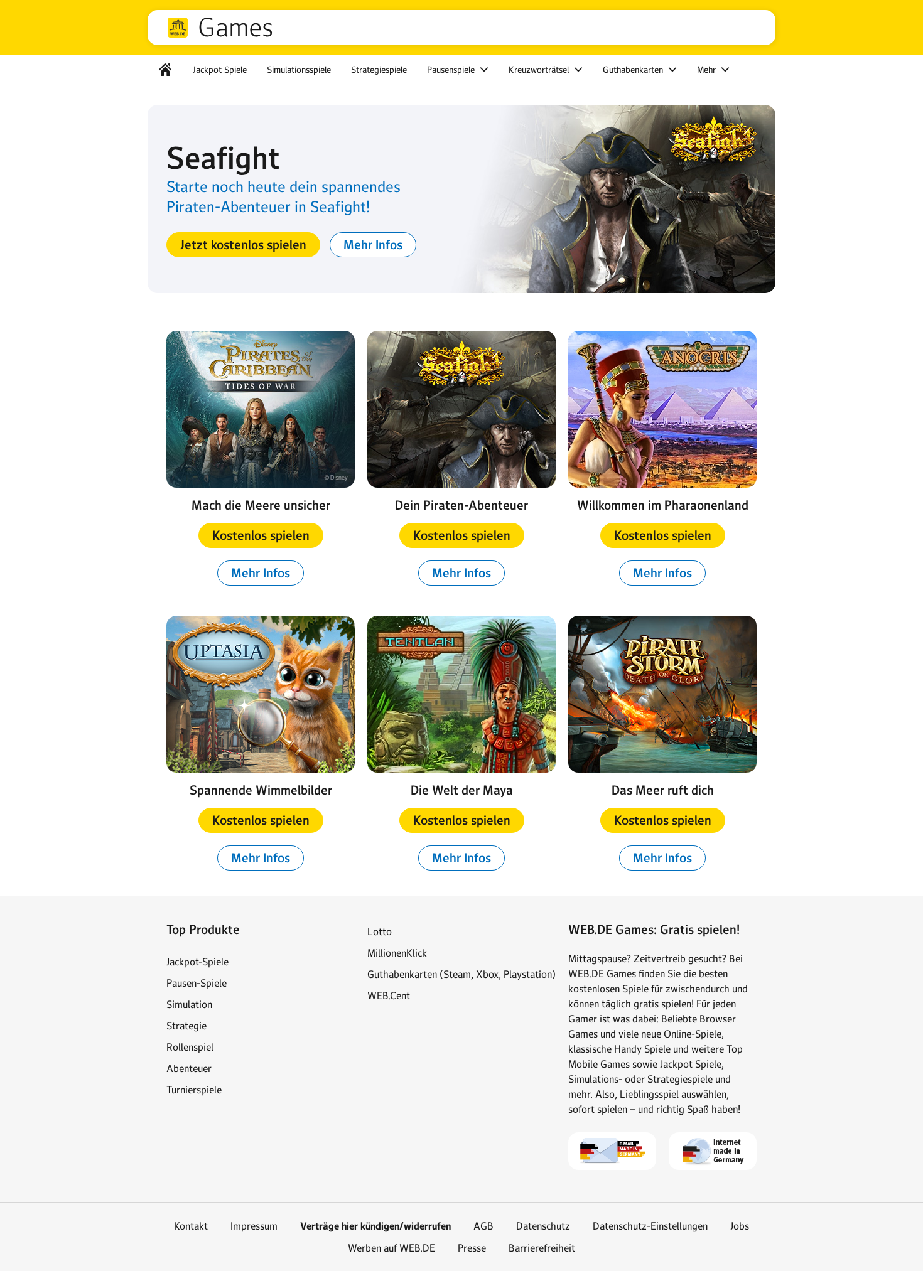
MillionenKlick (397, 953)
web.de (178, 28)
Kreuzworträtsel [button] (540, 69)
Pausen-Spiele (196, 983)
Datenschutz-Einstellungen (650, 1226)
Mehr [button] (707, 69)
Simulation (189, 1004)
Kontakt (191, 1226)
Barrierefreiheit (542, 1248)
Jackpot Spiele (220, 69)
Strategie (186, 1025)
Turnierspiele (194, 1089)
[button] (243, 244)
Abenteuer (189, 1068)
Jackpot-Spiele (197, 961)
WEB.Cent (388, 995)
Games (235, 28)
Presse (472, 1248)
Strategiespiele (379, 69)
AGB (483, 1226)
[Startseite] (165, 70)
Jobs (739, 1226)
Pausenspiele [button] (452, 69)
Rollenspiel (189, 1047)
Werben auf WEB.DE (391, 1248)
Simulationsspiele (299, 69)
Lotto (379, 931)
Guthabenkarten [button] (634, 69)
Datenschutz (543, 1226)
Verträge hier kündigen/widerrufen (375, 1226)
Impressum (254, 1226)
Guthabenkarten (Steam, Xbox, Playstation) (461, 974)
